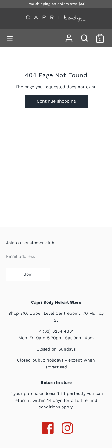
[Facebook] (48, 426)
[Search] (84, 35)
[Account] (69, 35)
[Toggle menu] (9, 38)
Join (28, 274)
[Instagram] (67, 426)
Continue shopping (56, 101)
